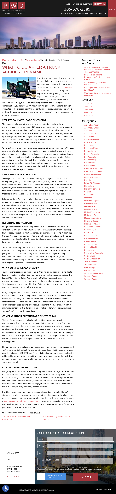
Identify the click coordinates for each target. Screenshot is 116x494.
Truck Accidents (33, 60)
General (87, 192)
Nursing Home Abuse (93, 224)
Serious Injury (89, 250)
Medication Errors (91, 215)
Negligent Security (91, 221)
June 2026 (88, 110)
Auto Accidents (90, 134)
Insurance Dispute (91, 201)
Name (41, 439)
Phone (41, 446)
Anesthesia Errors (91, 128)
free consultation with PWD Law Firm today (22, 401)
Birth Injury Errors (91, 148)
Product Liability (90, 244)
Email (41, 453)
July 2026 (88, 107)
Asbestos (88, 131)
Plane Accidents (90, 235)
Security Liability (91, 247)
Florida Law (89, 186)
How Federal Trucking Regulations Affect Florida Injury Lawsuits (97, 77)
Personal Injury (90, 230)
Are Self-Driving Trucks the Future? (95, 84)
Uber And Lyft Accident (93, 267)
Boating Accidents (91, 154)
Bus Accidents (90, 157)
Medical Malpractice (92, 212)
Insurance (88, 198)
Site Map (99, 489)
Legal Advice (89, 206)
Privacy (49, 477)
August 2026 (89, 104)
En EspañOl (99, 4)
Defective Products (91, 177)
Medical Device (90, 209)
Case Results (89, 166)
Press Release (90, 241)
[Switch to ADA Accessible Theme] (5, 488)
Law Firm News (90, 203)
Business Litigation (92, 160)
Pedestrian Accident (92, 227)
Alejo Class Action (91, 125)
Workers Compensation (93, 273)
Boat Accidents (90, 151)
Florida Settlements (92, 189)
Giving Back (89, 195)
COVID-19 (88, 233)
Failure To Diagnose (92, 183)
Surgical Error (89, 256)
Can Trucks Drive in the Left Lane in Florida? (97, 94)
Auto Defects (89, 137)
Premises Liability (91, 238)
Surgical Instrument (92, 259)
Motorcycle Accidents (92, 218)
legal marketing (36, 490)
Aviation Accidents (91, 139)
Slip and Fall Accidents (93, 253)
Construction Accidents (93, 171)
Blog (23, 60)
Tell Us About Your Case (49, 460)
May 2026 (88, 112)
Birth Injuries (89, 145)
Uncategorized (90, 270)
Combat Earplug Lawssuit (94, 169)
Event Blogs (89, 180)
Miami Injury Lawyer (10, 60)
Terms (53, 477)
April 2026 (88, 115)
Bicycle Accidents (91, 142)
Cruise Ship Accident (92, 174)
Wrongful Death (90, 276)
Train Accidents (90, 262)
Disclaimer (108, 489)
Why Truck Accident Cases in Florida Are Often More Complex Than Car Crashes (97, 69)
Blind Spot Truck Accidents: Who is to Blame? (97, 89)
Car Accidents (89, 163)
